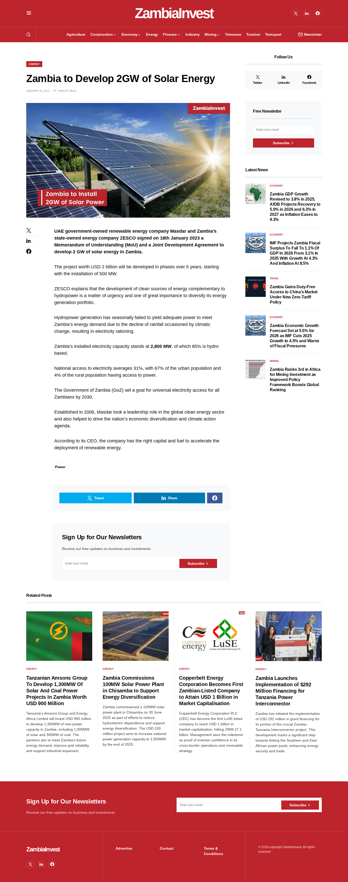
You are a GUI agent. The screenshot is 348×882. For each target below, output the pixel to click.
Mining (274, 361)
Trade (274, 278)
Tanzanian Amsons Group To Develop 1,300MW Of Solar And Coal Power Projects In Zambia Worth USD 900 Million (56, 690)
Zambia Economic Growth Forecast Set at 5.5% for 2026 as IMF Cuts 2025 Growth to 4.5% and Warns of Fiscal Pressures (294, 335)
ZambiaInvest (174, 13)
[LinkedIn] (307, 13)
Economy (276, 185)
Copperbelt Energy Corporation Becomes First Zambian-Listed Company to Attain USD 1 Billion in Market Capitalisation (211, 690)
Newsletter (313, 34)
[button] (29, 13)
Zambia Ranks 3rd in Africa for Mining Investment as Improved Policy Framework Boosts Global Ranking (295, 379)
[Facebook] (318, 13)
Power (60, 467)
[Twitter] (296, 13)
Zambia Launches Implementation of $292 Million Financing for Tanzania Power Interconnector (283, 690)
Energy (34, 64)
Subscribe (196, 563)
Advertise (124, 848)
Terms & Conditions (213, 851)
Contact (166, 848)
